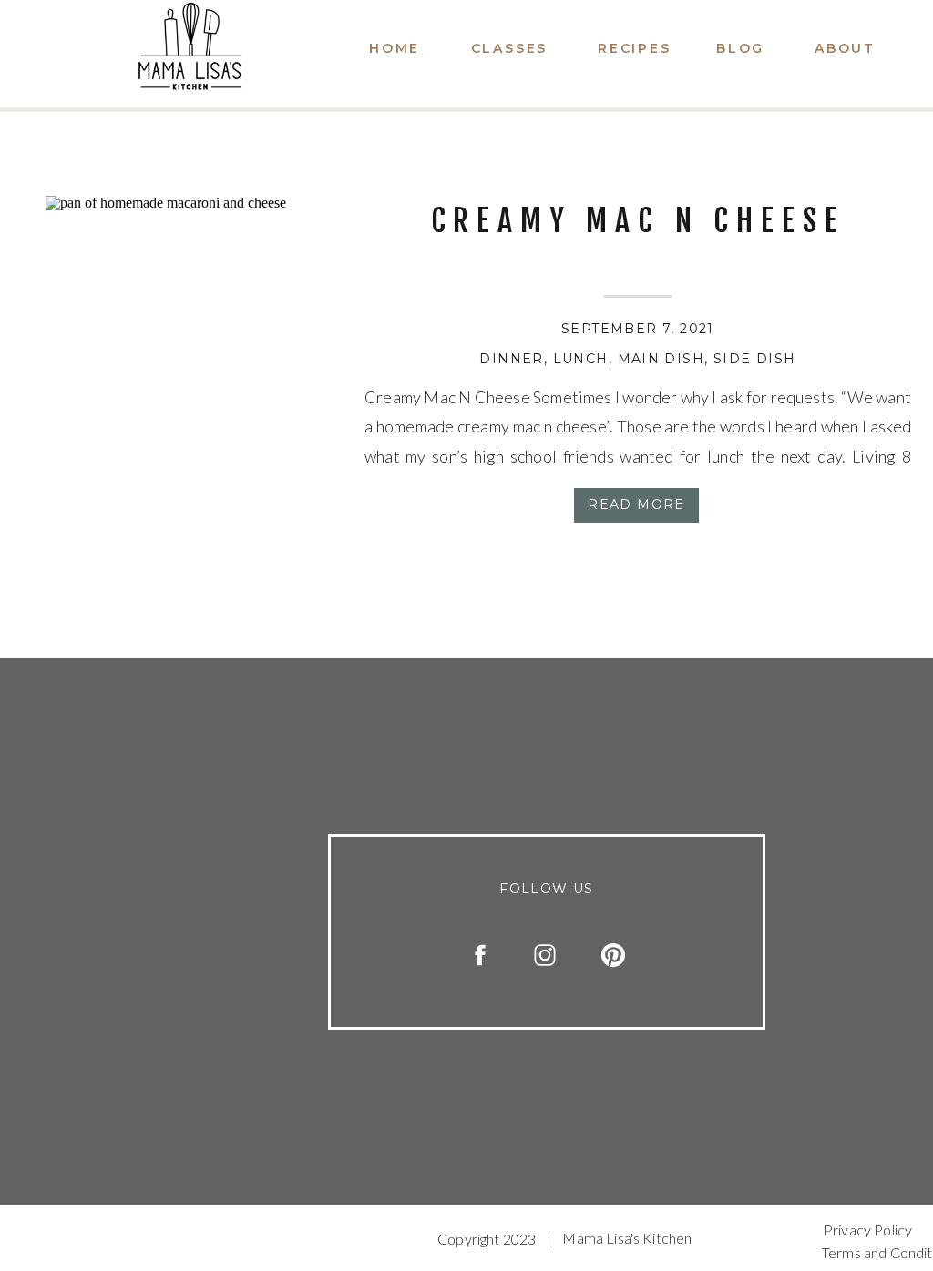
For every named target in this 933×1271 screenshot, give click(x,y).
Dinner (511, 359)
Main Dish (661, 359)
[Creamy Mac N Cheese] (182, 332)
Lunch (581, 359)
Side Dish (754, 359)
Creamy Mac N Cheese (638, 220)
